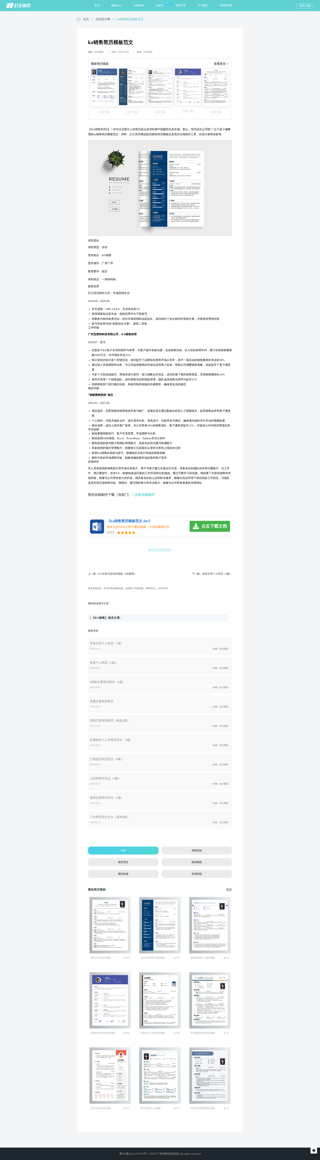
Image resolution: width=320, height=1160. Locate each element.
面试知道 (123, 874)
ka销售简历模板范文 (130, 19)
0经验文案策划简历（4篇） (107, 681)
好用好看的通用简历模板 (203, 1108)
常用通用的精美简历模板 (203, 1033)
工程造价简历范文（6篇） (107, 759)
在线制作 (139, 5)
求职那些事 (225, 5)
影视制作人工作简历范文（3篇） (111, 739)
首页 (96, 5)
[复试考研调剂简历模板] (132, 87)
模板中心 (116, 5)
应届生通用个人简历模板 (203, 958)
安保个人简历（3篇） (104, 662)
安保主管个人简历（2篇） (217, 573)
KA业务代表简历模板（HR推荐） (117, 573)
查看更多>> (221, 63)
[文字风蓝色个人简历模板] (216, 87)
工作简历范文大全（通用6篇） (110, 817)
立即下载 (104, 112)
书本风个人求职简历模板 (153, 1033)
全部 (123, 850)
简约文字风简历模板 (101, 958)
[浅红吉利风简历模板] (160, 87)
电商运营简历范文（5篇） (107, 797)
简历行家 (181, 5)
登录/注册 (305, 5)
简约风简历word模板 (151, 1108)
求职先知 (196, 850)
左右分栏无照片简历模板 (153, 958)
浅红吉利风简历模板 (101, 1108)
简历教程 (196, 862)
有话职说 (196, 874)
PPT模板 (203, 5)
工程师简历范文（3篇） (105, 778)
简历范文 (123, 862)
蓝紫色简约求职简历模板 (103, 1033)
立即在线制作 (145, 495)
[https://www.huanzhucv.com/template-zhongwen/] (104, 87)
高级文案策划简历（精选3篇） (110, 720)
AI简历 (160, 5)
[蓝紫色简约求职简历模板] (188, 87)
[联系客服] (314, 1150)
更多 (229, 889)
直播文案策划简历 (102, 701)
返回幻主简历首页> (160, 549)
